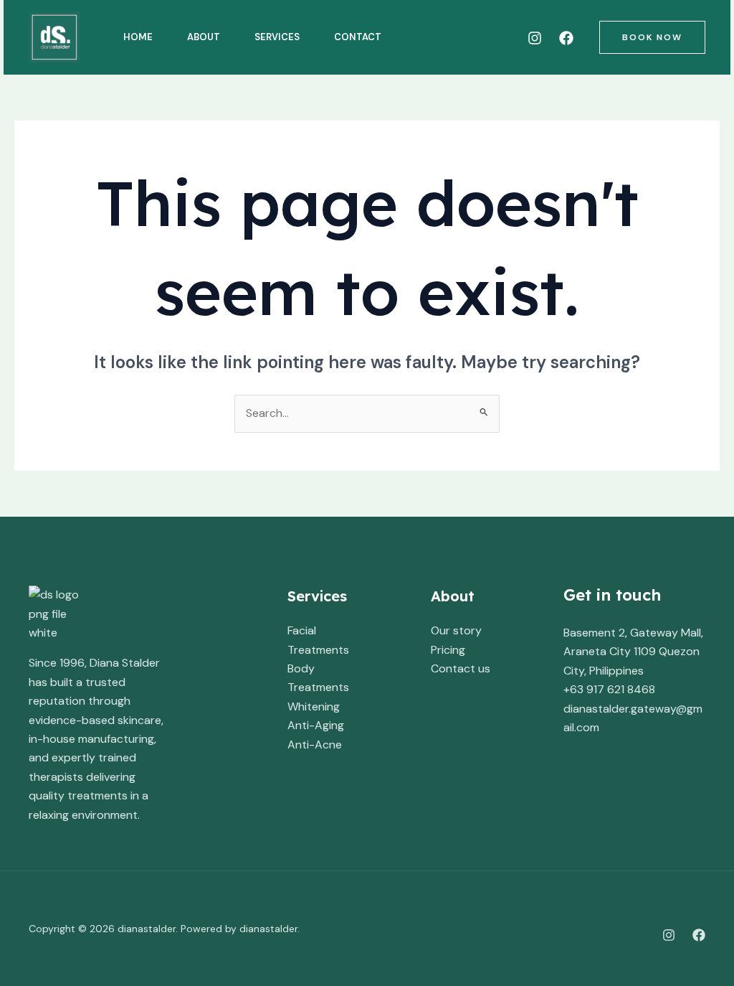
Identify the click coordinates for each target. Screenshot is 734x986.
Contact (357, 37)
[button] (652, 37)
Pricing (448, 649)
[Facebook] (566, 38)
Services (277, 37)
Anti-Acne (314, 744)
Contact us (460, 668)
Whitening (313, 706)
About (203, 37)
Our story (456, 630)
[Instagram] (535, 38)
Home (138, 37)
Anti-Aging (315, 725)
